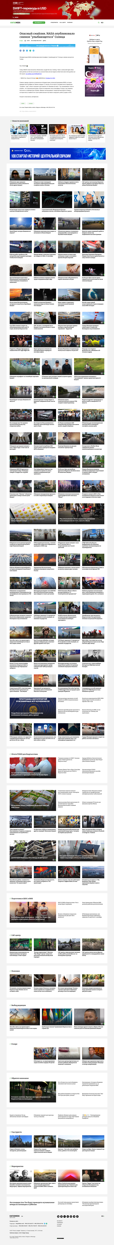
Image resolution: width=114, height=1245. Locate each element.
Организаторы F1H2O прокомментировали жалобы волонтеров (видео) (91, 771)
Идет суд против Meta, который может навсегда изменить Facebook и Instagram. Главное (93, 831)
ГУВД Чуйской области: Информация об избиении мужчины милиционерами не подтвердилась (91, 545)
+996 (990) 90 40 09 (23, 1225)
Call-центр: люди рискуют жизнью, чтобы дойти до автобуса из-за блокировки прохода (69, 954)
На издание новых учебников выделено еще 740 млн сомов (30, 806)
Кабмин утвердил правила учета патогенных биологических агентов (68, 183)
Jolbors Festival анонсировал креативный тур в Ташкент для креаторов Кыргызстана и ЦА (68, 1185)
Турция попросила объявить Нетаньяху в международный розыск (87, 210)
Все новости (38, 22)
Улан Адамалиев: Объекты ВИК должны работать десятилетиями (92, 903)
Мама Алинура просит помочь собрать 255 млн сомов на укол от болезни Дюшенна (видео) (88, 1027)
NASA (22, 103)
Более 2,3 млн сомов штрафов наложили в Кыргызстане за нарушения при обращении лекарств (19, 666)
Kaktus (44, 40)
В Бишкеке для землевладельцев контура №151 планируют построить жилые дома (92, 424)
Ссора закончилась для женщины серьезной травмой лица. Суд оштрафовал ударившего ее (68, 738)
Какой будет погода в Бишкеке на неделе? (20, 232)
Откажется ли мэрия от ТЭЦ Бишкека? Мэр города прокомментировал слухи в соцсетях (90, 882)
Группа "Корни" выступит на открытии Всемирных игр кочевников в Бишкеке (91, 1185)
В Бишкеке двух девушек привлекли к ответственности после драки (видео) (19, 183)
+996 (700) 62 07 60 (38, 1223)
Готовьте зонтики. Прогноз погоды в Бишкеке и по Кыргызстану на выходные (30, 1098)
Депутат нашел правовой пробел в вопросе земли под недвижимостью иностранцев (93, 233)
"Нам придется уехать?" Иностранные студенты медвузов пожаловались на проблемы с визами (20, 832)
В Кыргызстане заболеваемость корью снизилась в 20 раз (68, 278)
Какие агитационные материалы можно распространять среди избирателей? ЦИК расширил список (44, 666)
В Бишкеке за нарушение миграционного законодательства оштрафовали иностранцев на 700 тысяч (20, 593)
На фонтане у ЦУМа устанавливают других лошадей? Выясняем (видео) (45, 830)
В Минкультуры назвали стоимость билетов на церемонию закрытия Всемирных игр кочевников (21, 617)
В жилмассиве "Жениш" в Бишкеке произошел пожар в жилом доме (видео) (21, 495)
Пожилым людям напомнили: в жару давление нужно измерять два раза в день (92, 989)
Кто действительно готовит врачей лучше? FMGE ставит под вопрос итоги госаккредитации (79, 857)
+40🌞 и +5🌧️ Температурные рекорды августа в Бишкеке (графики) (91, 1116)
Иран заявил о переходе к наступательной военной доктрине (66, 304)
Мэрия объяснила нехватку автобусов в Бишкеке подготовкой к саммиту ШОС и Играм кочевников (93, 471)
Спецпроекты (54, 22)
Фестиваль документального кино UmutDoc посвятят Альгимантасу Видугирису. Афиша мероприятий (20, 1185)
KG (102, 1216)
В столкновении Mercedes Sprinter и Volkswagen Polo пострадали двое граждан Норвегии (69, 689)
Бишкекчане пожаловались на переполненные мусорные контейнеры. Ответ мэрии (19, 954)
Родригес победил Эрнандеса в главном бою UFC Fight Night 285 (19, 349)
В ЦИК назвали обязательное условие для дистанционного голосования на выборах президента (67, 618)
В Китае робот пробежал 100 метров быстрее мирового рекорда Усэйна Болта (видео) (20, 256)
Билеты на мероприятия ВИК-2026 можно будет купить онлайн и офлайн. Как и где (92, 700)
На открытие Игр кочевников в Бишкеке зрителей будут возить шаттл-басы (44, 424)
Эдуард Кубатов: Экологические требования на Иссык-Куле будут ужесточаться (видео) (92, 759)
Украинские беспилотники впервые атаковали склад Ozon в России (44, 569)
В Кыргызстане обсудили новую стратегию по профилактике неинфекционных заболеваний (92, 792)
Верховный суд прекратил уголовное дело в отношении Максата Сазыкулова (43, 689)
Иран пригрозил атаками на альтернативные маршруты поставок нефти (42, 350)
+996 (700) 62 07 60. (50, 107)
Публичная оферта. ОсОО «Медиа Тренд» (19, 1232)
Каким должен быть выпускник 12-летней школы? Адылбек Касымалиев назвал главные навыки (69, 804)
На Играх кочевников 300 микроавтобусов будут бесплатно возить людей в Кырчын (68, 424)
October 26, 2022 (50, 78)
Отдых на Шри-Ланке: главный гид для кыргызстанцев (93, 1149)
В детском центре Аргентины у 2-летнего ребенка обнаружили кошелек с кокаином (68, 1062)
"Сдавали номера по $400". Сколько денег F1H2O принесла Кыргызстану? (68, 759)
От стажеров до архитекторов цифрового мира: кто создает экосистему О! (77, 137)
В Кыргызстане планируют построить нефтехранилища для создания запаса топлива (44, 183)
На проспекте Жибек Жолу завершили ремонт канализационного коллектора (92, 447)
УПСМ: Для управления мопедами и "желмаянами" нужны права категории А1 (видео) (87, 378)
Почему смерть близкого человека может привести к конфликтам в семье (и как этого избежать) (44, 989)
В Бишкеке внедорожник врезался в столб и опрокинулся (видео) (44, 494)
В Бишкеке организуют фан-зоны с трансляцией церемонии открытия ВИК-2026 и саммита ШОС (45, 1186)
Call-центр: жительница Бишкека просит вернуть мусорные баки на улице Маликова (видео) (93, 183)
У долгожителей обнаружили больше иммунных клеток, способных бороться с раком (57, 210)
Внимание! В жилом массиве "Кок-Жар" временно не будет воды (92, 1094)
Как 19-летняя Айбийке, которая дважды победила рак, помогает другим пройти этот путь (44, 642)
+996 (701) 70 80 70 (32, 1225)
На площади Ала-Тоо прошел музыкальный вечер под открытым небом (19, 424)
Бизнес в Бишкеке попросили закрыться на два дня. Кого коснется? (67, 915)
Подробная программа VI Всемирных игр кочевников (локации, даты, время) (27, 714)
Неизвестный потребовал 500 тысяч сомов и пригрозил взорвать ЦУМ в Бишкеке (44, 447)
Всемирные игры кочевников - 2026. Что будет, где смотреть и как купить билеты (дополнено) (30, 918)
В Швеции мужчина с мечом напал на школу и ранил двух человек (69, 568)
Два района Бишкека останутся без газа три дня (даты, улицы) (68, 1094)
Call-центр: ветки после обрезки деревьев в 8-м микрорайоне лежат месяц (93, 954)
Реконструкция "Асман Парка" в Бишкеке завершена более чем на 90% (44, 401)
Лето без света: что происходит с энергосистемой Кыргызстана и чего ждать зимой (20, 642)
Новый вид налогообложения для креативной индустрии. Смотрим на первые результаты (68, 831)
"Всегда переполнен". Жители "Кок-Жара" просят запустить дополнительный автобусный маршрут (43, 955)
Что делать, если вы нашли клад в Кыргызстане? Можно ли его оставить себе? (20, 989)
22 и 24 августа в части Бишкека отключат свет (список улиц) (68, 1083)
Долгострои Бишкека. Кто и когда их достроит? (29, 858)
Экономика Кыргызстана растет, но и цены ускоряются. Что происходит (44, 881)
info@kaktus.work (20, 1223)
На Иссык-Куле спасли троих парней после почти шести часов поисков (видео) (92, 279)
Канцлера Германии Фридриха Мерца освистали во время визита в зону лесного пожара (93, 256)
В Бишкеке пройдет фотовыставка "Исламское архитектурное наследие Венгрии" (92, 1203)
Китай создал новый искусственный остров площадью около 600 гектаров (92, 304)
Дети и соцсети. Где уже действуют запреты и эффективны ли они (69, 880)
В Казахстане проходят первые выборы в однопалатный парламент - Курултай (67, 327)
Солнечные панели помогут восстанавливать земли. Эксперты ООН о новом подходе (68, 792)
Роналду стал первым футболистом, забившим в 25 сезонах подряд (91, 350)
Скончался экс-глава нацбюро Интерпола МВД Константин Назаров (91, 665)
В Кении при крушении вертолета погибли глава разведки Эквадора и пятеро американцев (92, 1062)
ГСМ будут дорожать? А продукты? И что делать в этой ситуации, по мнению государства (44, 617)
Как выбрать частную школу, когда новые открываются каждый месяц (19, 137)
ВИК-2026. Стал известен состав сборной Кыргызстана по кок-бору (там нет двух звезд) (93, 642)
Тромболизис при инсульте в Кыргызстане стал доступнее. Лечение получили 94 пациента (92, 617)
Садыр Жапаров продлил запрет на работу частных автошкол (93, 737)
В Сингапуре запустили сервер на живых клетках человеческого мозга (22, 210)
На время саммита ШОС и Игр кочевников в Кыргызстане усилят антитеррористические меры (93, 495)
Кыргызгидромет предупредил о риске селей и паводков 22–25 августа (92, 401)
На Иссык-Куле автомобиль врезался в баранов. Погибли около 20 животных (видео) (69, 470)
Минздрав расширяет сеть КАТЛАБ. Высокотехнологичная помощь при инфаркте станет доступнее (45, 592)
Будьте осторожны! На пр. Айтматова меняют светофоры (19, 1115)
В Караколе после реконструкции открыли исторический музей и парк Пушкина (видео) (20, 544)
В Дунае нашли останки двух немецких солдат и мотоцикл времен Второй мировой (67, 256)
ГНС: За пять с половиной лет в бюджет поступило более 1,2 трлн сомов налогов (44, 327)
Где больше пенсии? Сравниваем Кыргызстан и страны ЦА (57, 1027)
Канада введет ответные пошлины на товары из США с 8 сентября (45, 255)
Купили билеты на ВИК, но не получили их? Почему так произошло (91, 711)
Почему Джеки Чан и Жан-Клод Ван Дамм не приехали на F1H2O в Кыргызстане (69, 771)
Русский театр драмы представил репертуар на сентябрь (68, 1203)
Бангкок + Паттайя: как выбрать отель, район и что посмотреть (68, 1149)
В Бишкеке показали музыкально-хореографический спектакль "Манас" (69, 495)
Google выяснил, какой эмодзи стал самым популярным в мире (27, 520)
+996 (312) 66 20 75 (29, 1223)
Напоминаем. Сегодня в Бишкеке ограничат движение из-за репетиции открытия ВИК (92, 1084)
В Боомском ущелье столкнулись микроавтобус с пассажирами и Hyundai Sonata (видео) (68, 233)
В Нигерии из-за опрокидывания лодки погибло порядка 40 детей (44, 1061)
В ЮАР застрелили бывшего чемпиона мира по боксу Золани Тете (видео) (44, 304)
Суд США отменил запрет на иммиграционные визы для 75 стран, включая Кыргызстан (19, 327)
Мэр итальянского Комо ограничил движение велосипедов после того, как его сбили (77, 520)
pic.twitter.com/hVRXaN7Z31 (34, 74)
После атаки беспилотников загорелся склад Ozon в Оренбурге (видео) (20, 304)
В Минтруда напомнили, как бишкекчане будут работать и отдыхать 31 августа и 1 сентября (92, 915)
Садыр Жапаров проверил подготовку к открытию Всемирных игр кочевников (91, 327)
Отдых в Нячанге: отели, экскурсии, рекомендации (18, 1149)
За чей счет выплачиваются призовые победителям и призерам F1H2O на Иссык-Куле (29, 774)
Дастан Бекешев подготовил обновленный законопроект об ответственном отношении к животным (19, 280)
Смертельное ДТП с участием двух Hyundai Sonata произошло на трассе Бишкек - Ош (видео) (20, 689)
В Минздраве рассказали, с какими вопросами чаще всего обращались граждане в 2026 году (45, 544)
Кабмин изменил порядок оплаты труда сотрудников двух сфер (44, 278)
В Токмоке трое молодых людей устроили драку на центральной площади (57, 377)
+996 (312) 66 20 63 (42, 1225)
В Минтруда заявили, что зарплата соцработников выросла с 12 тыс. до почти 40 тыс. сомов (20, 738)
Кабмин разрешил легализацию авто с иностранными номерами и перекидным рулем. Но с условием (93, 592)
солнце (30, 103)
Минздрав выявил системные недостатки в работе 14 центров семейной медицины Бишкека (68, 665)
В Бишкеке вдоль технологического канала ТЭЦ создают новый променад (67, 401)
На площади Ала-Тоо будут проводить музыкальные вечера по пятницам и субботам (32, 1203)
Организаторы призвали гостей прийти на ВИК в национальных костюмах (68, 700)
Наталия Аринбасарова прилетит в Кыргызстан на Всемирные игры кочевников (69, 711)
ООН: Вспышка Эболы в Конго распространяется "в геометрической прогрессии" (67, 592)
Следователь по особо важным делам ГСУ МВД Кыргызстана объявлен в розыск (91, 689)
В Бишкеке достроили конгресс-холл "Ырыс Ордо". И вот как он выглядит (20, 447)
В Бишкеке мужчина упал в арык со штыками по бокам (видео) (45, 232)
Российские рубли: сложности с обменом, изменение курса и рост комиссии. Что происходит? (20, 881)
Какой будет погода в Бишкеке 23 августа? (20, 400)
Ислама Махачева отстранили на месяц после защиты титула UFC (68, 349)
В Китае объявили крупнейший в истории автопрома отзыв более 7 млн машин (20, 569)
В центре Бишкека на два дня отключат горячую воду (67, 446)
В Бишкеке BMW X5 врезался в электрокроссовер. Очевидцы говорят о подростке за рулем (19, 470)
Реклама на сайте (14, 1221)
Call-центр (63, 22)
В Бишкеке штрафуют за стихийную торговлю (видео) (24, 377)
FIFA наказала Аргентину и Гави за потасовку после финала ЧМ (93, 568)
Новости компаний (20, 121)
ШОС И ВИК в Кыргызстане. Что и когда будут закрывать (68, 903)
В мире (21, 40)
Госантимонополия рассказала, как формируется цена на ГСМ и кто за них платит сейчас (45, 738)
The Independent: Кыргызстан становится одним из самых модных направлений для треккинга (43, 471)
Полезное (69, 22)
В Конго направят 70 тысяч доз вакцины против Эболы (91, 802)
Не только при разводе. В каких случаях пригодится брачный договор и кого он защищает (68, 989)
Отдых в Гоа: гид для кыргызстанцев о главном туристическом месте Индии (43, 1150)
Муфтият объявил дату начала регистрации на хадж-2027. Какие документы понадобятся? (68, 1116)
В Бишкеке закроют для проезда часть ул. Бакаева (44, 1115)
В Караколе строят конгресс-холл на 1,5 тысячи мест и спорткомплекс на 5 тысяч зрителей (68, 545)
